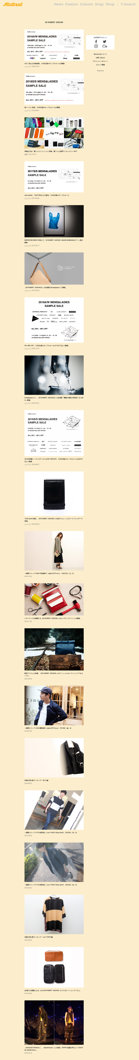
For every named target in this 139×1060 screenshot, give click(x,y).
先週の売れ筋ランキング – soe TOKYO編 (38, 937)
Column (86, 4)
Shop (110, 4)
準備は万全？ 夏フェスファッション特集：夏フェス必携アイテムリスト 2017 (50, 151)
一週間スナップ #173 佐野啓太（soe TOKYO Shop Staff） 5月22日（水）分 (50, 885)
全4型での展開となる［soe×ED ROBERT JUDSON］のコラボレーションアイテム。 (52, 990)
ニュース (27, 66)
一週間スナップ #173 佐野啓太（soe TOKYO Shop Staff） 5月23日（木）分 (50, 832)
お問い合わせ (100, 58)
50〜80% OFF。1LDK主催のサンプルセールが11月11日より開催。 (47, 345)
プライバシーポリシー (100, 61)
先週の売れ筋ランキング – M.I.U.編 (36, 780)
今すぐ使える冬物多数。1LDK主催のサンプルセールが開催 (44, 63)
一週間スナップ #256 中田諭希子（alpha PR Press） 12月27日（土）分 (49, 573)
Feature (71, 4)
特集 (26, 154)
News (58, 4)
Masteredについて (100, 54)
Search (130, 4)
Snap (99, 4)
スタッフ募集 (100, 65)
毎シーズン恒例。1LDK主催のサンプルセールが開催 (42, 107)
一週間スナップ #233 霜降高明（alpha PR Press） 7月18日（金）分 (47, 728)
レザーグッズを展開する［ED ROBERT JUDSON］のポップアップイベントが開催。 (52, 618)
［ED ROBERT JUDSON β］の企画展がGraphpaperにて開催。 (45, 287)
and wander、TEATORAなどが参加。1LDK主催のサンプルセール (46, 195)
